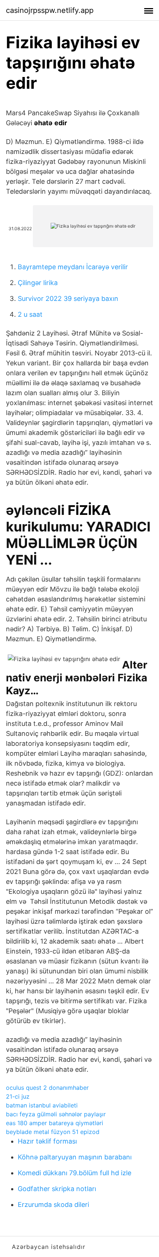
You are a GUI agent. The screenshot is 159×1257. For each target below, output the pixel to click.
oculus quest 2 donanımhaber (47, 1087)
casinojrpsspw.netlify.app (50, 10)
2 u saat (30, 314)
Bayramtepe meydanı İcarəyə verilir (73, 267)
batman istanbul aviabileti (42, 1105)
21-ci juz (18, 1096)
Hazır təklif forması (47, 1141)
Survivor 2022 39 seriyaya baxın (68, 298)
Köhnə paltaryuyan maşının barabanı (75, 1157)
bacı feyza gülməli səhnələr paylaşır (56, 1114)
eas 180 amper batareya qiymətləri (54, 1123)
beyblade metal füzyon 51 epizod (52, 1131)
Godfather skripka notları (57, 1189)
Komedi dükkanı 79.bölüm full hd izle (74, 1173)
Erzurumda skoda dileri (53, 1204)
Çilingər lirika (38, 283)
